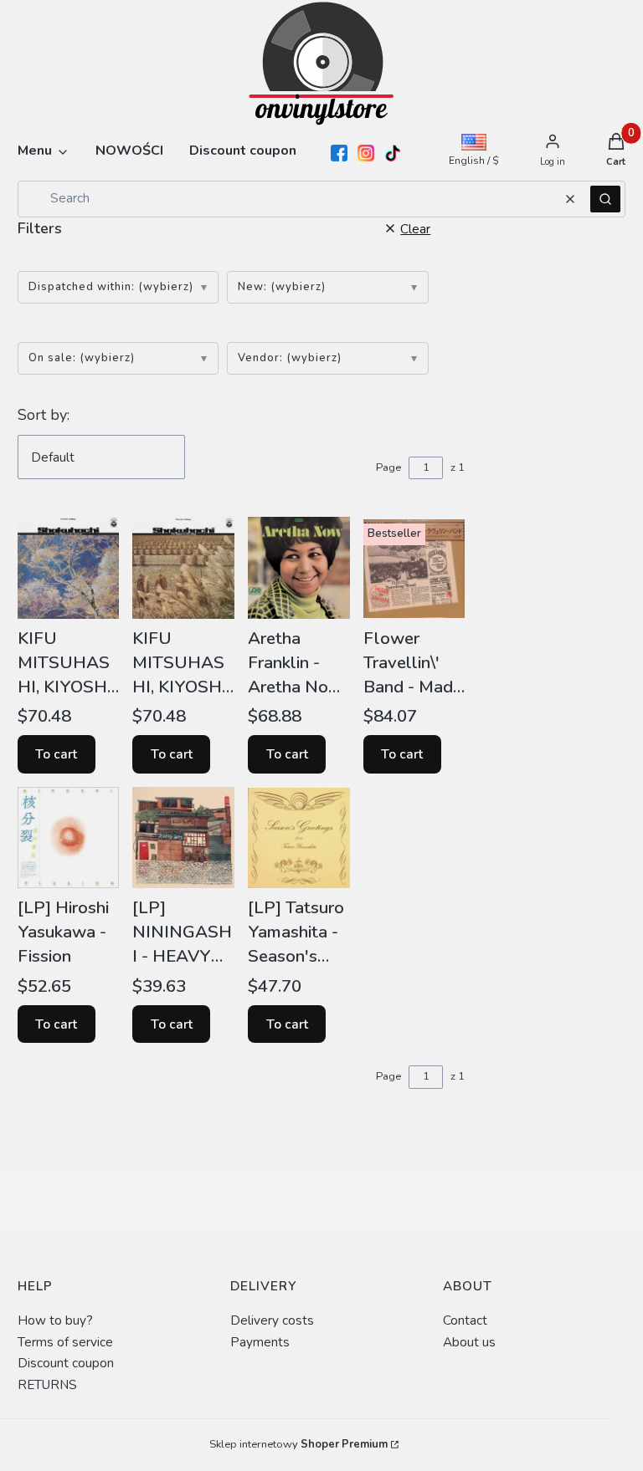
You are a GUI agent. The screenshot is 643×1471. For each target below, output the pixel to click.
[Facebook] (339, 153)
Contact (465, 1320)
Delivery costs (272, 1320)
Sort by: (43, 415)
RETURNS (47, 1384)
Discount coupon (66, 1362)
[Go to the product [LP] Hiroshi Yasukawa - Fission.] (69, 838)
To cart (56, 754)
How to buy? (55, 1320)
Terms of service (65, 1342)
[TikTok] (392, 153)
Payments (260, 1342)
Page (388, 467)
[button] (605, 199)
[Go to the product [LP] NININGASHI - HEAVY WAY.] (183, 838)
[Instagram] (366, 153)
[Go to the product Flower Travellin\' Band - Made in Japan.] (414, 568)
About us (469, 1342)
